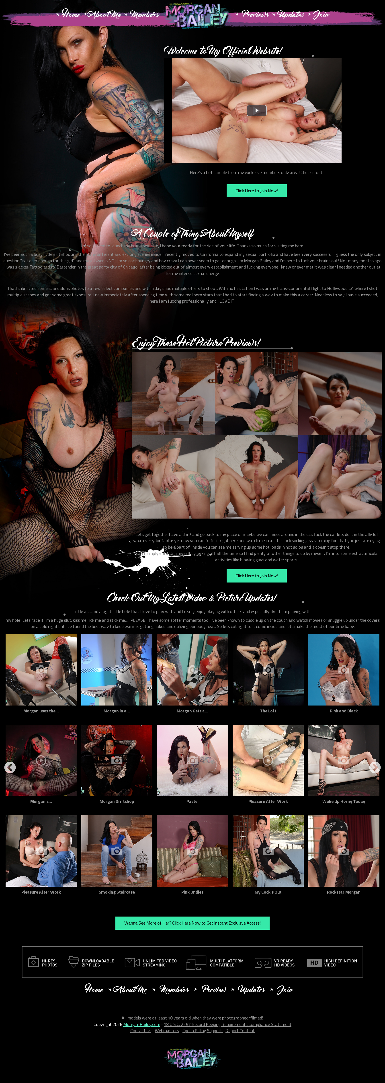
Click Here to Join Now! (257, 190)
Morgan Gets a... (192, 710)
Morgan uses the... (41, 710)
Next (375, 768)
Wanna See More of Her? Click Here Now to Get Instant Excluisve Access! (192, 922)
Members (145, 15)
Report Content (240, 1030)
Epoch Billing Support (202, 1030)
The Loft (268, 710)
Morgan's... (41, 801)
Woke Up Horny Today (343, 801)
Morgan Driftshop (117, 801)
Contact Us (140, 1030)
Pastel (192, 801)
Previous (10, 768)
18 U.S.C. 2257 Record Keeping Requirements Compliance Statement (227, 1024)
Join (321, 15)
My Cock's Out (268, 891)
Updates (291, 15)
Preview (214, 990)
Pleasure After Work (268, 801)
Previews (255, 15)
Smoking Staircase (117, 891)
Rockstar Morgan (343, 891)
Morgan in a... (117, 710)
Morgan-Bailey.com (141, 1024)
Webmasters (167, 1030)
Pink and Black (344, 710)
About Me (105, 15)
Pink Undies (192, 891)
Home (71, 15)
